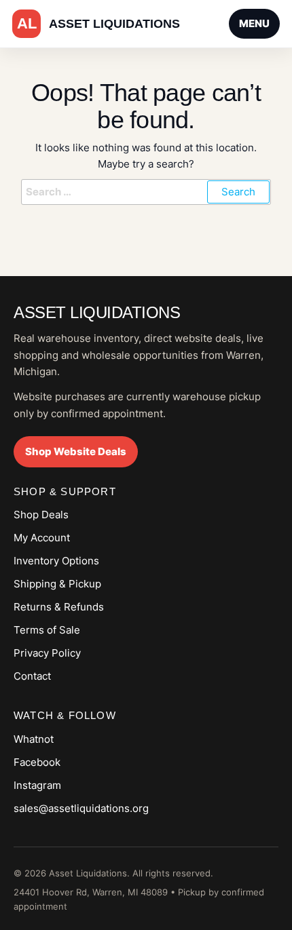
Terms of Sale (47, 629)
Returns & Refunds (59, 606)
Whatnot (34, 739)
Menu (254, 23)
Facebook (37, 762)
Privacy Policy (47, 652)
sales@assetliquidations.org (81, 808)
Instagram (37, 785)
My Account (42, 537)
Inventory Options (56, 560)
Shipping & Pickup (57, 583)
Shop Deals (41, 514)
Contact (32, 676)
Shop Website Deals (75, 451)
